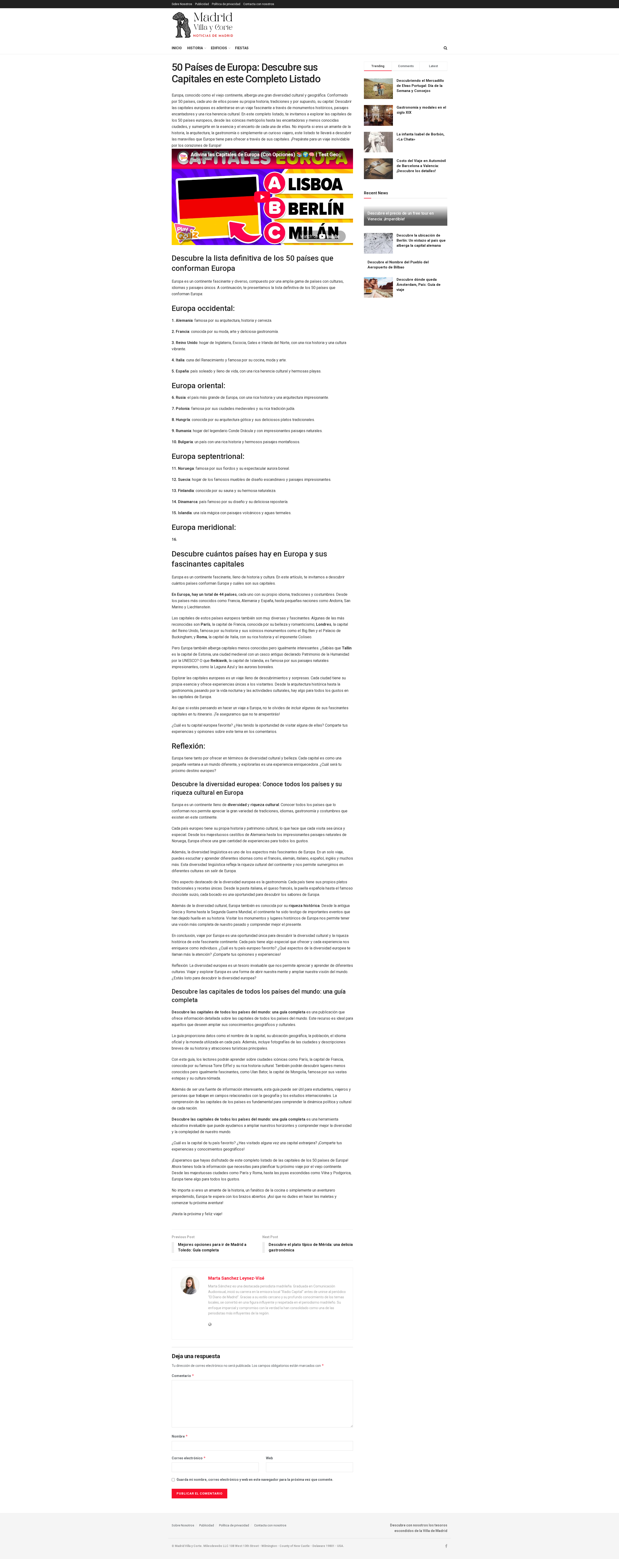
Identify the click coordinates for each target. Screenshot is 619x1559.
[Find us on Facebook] (446, 1546)
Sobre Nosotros (182, 4)
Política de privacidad (226, 4)
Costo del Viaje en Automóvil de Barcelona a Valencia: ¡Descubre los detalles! (421, 166)
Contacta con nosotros (258, 4)
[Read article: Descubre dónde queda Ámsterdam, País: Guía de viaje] (378, 287)
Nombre (180, 1436)
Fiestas (242, 48)
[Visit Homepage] (203, 25)
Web (269, 1458)
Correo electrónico (189, 1458)
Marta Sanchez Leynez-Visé (236, 1278)
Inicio (177, 48)
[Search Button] (445, 48)
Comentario (183, 1375)
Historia (195, 48)
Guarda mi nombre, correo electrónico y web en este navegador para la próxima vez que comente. (255, 1480)
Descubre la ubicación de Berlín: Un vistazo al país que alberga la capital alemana (421, 240)
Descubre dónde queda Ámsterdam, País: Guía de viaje (419, 284)
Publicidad (202, 4)
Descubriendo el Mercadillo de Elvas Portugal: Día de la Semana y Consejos (420, 85)
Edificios (219, 48)
